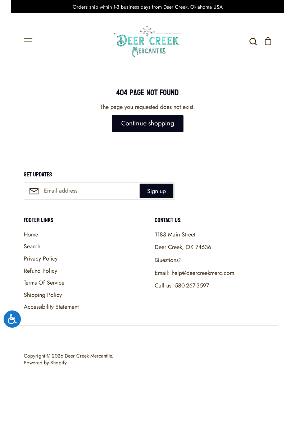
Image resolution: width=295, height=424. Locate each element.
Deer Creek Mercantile (88, 355)
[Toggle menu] (28, 41)
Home (31, 234)
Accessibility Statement (51, 307)
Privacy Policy (41, 258)
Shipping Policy (43, 295)
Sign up (156, 191)
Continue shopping (147, 123)
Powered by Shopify (45, 362)
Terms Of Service (44, 282)
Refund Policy (40, 271)
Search (32, 246)
